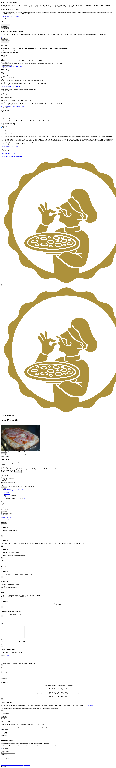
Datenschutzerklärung (6, 16)
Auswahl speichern (5, 25)
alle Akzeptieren (6, 118)
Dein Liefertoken (5, 713)
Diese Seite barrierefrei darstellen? (9, 762)
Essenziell (3, 19)
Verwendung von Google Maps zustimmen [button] (11, 470)
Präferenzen (4, 21)
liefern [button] (2, 655)
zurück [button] (2, 37)
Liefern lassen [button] (4, 466)
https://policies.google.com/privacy (9, 146)
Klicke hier (90, 705)
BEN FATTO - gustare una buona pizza (14, 490)
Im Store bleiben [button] (13, 587)
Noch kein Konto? (5, 520)
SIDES (26, 498)
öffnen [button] (2, 483)
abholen (7, 655)
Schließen (3, 766)
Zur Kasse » (4, 486)
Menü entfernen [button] (5, 566)
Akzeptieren (5, 128)
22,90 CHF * (4, 453)
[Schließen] (1, 501)
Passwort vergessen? (6, 517)
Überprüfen (3, 716)
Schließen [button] (3, 718)
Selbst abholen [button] (4, 467)
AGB (5, 496)
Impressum (16, 16)
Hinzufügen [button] (4, 678)
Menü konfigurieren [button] (14, 566)
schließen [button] (3, 485)
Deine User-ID (4, 732)
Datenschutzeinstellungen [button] (10, 495)
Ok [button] (2, 535)
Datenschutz (7, 494)
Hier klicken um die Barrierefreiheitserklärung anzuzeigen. (15, 765)
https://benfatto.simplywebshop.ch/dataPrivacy (12, 66)
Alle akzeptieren (5, 28)
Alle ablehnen (4, 26)
